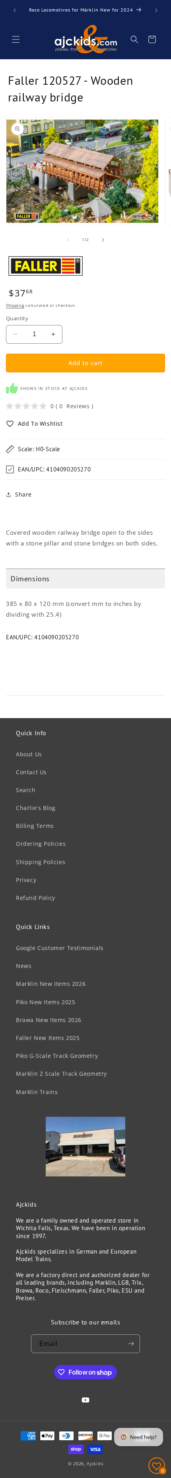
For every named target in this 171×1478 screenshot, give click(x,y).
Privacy (26, 880)
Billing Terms (35, 826)
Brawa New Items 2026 (49, 1020)
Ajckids (95, 1463)
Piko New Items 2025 (45, 1002)
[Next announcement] (156, 10)
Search (26, 790)
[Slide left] (68, 240)
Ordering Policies (41, 843)
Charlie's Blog (35, 808)
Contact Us (31, 772)
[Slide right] (103, 240)
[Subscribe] (131, 1343)
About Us (29, 754)
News (23, 966)
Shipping (15, 305)
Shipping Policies (40, 862)
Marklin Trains (37, 1092)
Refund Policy (35, 898)
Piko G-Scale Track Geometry (57, 1055)
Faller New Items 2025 (48, 1038)
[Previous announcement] (14, 10)
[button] (16, 39)
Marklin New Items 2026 (51, 983)
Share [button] (23, 494)
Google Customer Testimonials (60, 948)
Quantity (17, 318)
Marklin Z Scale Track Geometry (61, 1073)
